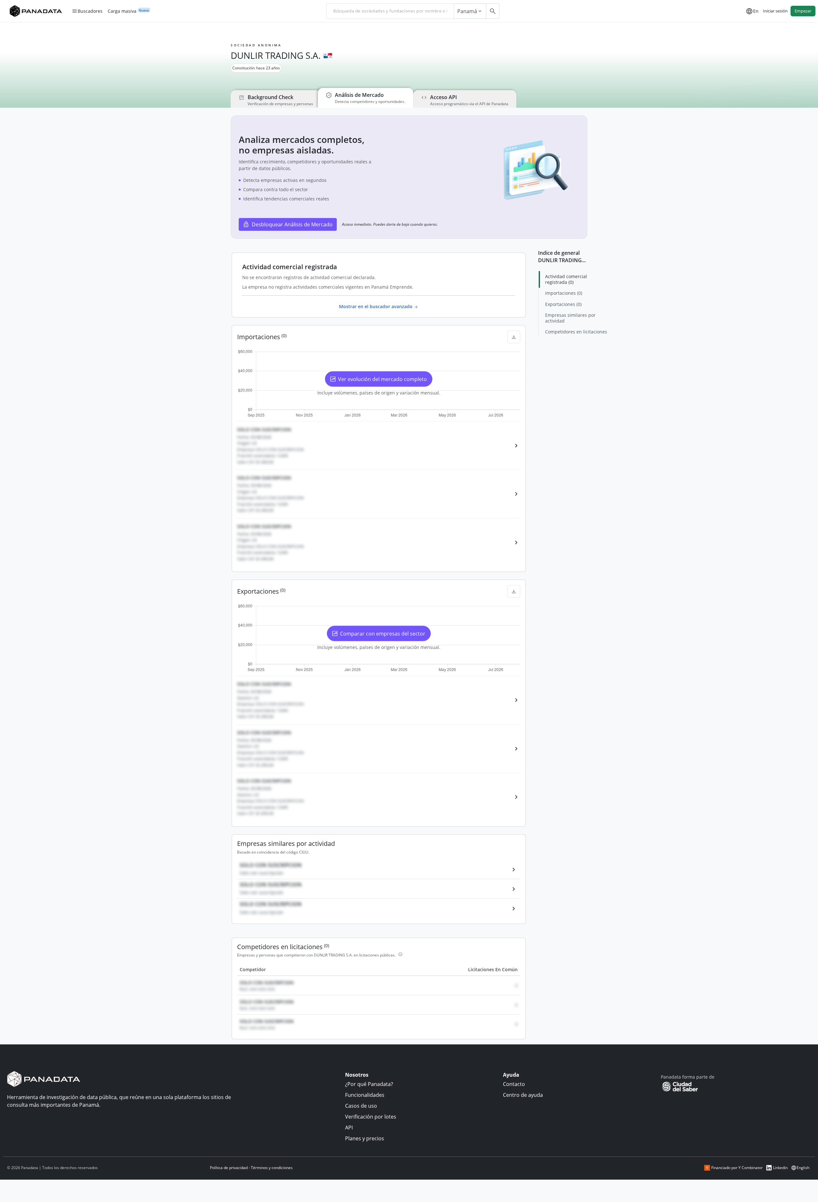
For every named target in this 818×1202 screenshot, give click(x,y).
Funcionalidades (364, 1094)
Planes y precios (364, 1138)
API (349, 1127)
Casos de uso (361, 1105)
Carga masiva (122, 11)
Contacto (514, 1084)
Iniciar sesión (775, 11)
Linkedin (780, 1167)
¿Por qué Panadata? (369, 1084)
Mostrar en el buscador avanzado (376, 306)
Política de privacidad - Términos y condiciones (251, 1167)
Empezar (803, 11)
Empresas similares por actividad (570, 318)
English (803, 1167)
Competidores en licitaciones (576, 332)
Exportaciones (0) (563, 304)
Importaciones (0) (563, 293)
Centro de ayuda (523, 1094)
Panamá (467, 11)
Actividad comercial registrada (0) (566, 279)
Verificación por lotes (370, 1116)
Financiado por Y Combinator (737, 1167)
